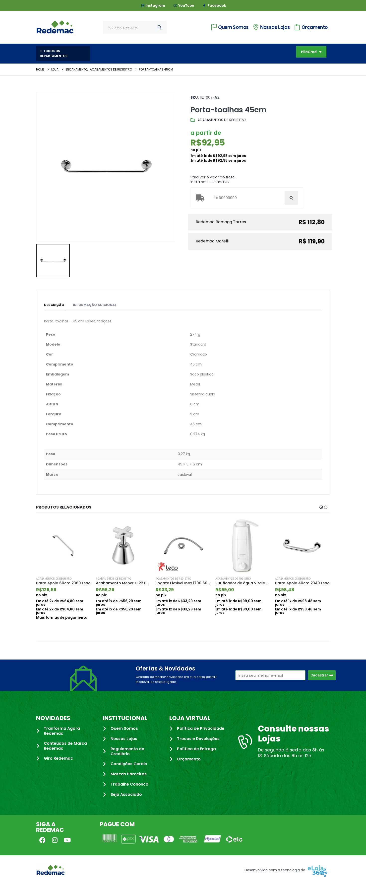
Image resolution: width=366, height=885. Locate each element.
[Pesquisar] (160, 27)
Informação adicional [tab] (95, 304)
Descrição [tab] (54, 304)
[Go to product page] (63, 546)
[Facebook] (42, 840)
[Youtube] (67, 840)
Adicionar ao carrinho (82, 526)
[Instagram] (55, 840)
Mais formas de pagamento (61, 617)
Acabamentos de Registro (221, 119)
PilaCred (309, 51)
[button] (321, 507)
